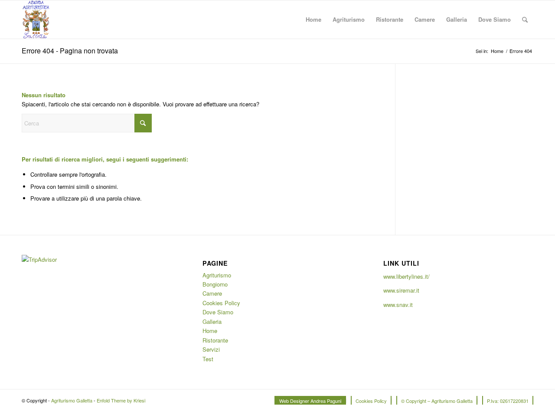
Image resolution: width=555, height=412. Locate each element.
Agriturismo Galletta (71, 400)
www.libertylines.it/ (406, 276)
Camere (212, 293)
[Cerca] (524, 19)
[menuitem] (313, 19)
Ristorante (215, 340)
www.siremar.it (401, 290)
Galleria (212, 321)
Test (207, 359)
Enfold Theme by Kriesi (121, 400)
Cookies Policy (221, 303)
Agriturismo (216, 275)
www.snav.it (398, 304)
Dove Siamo (217, 312)
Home (209, 330)
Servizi (211, 349)
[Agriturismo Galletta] (36, 19)
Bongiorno (215, 284)
